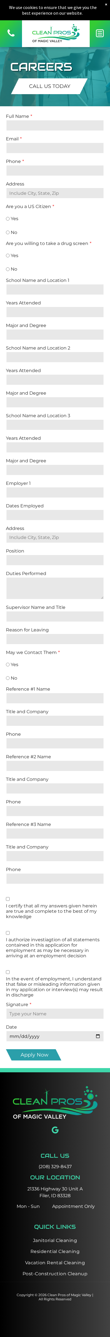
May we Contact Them (31, 652)
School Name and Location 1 (37, 280)
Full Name (17, 116)
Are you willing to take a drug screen (47, 243)
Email (12, 139)
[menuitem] (55, 1240)
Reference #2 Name (28, 756)
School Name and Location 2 (38, 348)
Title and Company (27, 711)
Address (15, 184)
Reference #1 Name (28, 689)
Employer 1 (18, 483)
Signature (17, 1004)
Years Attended (23, 303)
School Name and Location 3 (38, 415)
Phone (13, 161)
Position (15, 551)
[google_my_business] (55, 1131)
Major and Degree (26, 325)
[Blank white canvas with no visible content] (11, 36)
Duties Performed (26, 573)
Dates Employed (25, 506)
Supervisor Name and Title (35, 607)
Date (11, 1027)
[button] (99, 33)
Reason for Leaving (27, 630)
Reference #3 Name (28, 824)
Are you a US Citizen (28, 206)
